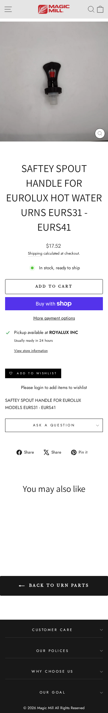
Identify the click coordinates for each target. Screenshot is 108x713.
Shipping (35, 253)
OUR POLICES (52, 650)
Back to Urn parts (58, 585)
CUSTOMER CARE (52, 629)
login (39, 387)
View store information (31, 350)
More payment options (54, 318)
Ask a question (54, 425)
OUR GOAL (52, 692)
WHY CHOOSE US (53, 671)
